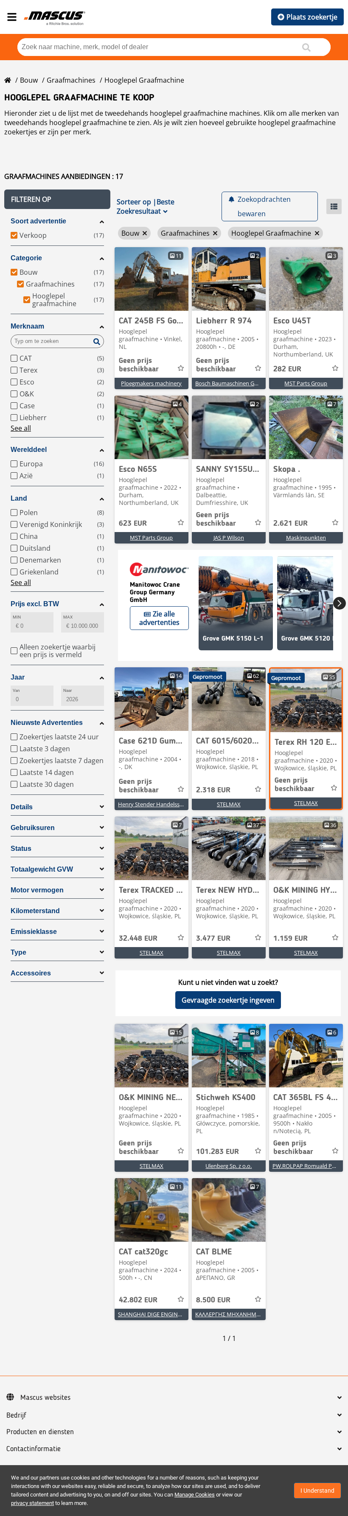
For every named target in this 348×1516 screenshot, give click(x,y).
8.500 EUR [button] (213, 1300)
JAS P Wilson (228, 537)
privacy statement (32, 1503)
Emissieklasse (34, 931)
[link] (151, 279)
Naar (67, 690)
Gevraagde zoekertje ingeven (228, 1000)
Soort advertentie (38, 221)
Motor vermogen (37, 890)
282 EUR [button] (287, 369)
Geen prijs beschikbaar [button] (139, 365)
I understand (317, 1490)
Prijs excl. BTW (35, 604)
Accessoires (31, 973)
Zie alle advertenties (159, 618)
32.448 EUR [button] (138, 938)
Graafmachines (71, 80)
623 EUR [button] (133, 523)
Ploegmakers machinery (151, 383)
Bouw (29, 80)
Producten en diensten (40, 1432)
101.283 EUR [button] (217, 1152)
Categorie (26, 258)
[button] (57, 199)
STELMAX (229, 804)
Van (16, 690)
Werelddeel (29, 449)
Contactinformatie (33, 1449)
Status (21, 848)
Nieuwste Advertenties (47, 722)
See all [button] (21, 428)
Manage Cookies (194, 1494)
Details (22, 807)
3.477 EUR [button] (213, 938)
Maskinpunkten (306, 537)
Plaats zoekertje (311, 17)
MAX (68, 617)
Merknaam (27, 326)
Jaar (18, 677)
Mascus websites (45, 1398)
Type (18, 952)
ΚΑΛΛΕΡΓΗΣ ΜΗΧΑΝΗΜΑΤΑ (230, 1314)
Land (19, 498)
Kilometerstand (35, 910)
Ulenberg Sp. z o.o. (228, 1166)
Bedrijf (16, 1415)
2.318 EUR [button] (213, 790)
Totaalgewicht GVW (42, 869)
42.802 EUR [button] (138, 1300)
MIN (17, 617)
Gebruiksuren (33, 827)
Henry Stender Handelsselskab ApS (162, 804)
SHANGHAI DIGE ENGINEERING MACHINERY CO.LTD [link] (184, 1314)
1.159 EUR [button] (290, 938)
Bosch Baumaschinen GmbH (231, 383)
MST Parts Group (305, 383)
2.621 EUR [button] (290, 523)
